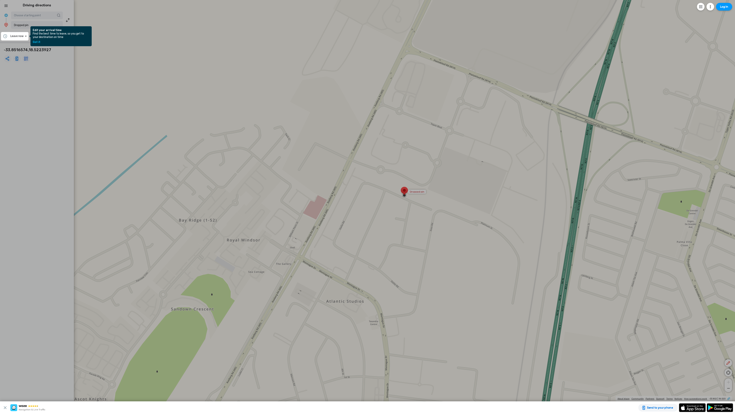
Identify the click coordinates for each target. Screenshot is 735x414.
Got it (36, 42)
